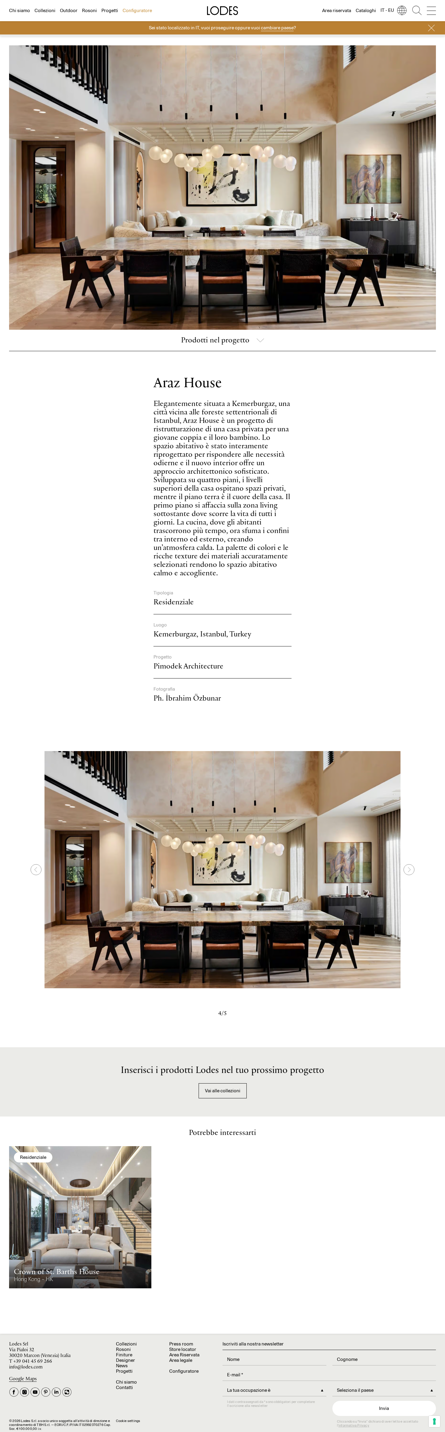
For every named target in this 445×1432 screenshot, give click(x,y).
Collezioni (45, 10)
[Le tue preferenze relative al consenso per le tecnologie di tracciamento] (434, 1421)
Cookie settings (128, 1420)
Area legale (180, 1360)
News (122, 1365)
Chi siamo (19, 10)
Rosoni (89, 10)
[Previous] (36, 869)
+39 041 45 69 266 (32, 1361)
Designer (125, 1360)
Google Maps (23, 1378)
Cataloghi (366, 10)
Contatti (124, 1387)
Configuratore (137, 10)
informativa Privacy (353, 1425)
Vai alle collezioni (222, 1090)
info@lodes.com (26, 1367)
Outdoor (68, 10)
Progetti (109, 10)
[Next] (409, 869)
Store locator (182, 1349)
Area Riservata (184, 1355)
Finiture (124, 1355)
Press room (181, 1344)
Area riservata (336, 10)
